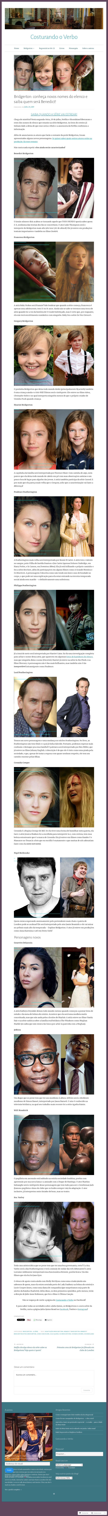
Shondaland (89, 1334)
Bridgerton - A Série (30, 1331)
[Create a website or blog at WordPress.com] (54, 1494)
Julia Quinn (54, 1334)
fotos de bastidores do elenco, (79, 657)
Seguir (9, 1470)
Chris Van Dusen (43, 1334)
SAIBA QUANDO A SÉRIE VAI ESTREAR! (54, 114)
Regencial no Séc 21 (47, 48)
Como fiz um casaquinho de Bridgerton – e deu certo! (75, 1418)
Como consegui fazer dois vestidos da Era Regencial (74, 1415)
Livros (61, 48)
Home (16, 48)
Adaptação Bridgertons (54, 1331)
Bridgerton (28, 48)
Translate (71, 1468)
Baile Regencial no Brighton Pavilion (69, 1432)
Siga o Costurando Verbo (15, 1451)
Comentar (86, 1390)
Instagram (82, 1309)
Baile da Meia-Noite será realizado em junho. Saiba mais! (76, 1428)
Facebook (64, 1309)
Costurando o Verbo (54, 37)
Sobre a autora (88, 48)
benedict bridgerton (72, 1331)
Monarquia (73, 48)
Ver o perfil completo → (13, 1490)
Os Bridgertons (65, 1334)
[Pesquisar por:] (79, 1454)
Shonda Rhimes (77, 1334)
